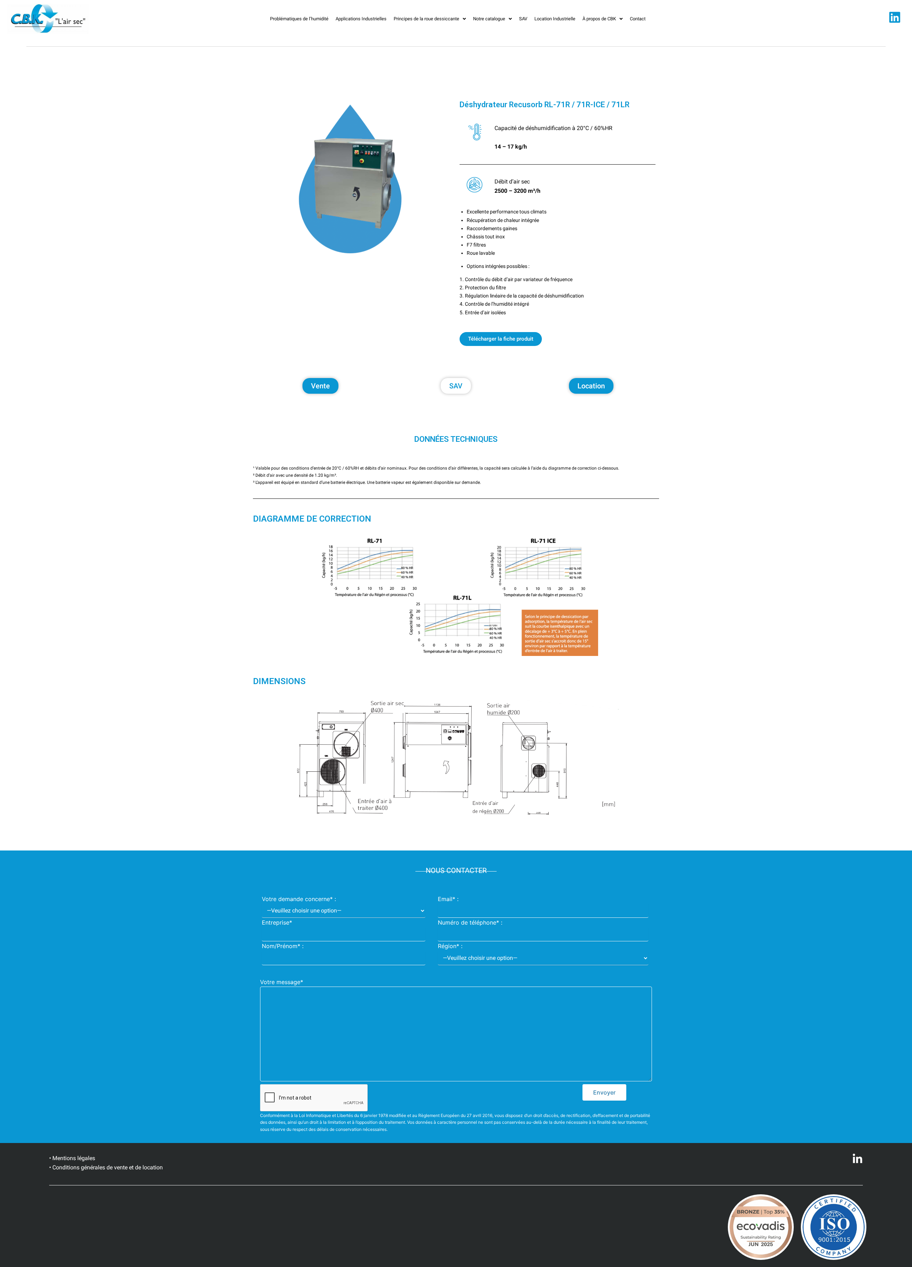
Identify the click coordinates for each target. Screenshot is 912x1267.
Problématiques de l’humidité (299, 18)
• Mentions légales (72, 1158)
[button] (429, 19)
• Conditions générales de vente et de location (106, 1167)
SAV (523, 18)
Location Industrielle (554, 18)
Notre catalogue (489, 18)
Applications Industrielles (361, 18)
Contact (638, 18)
